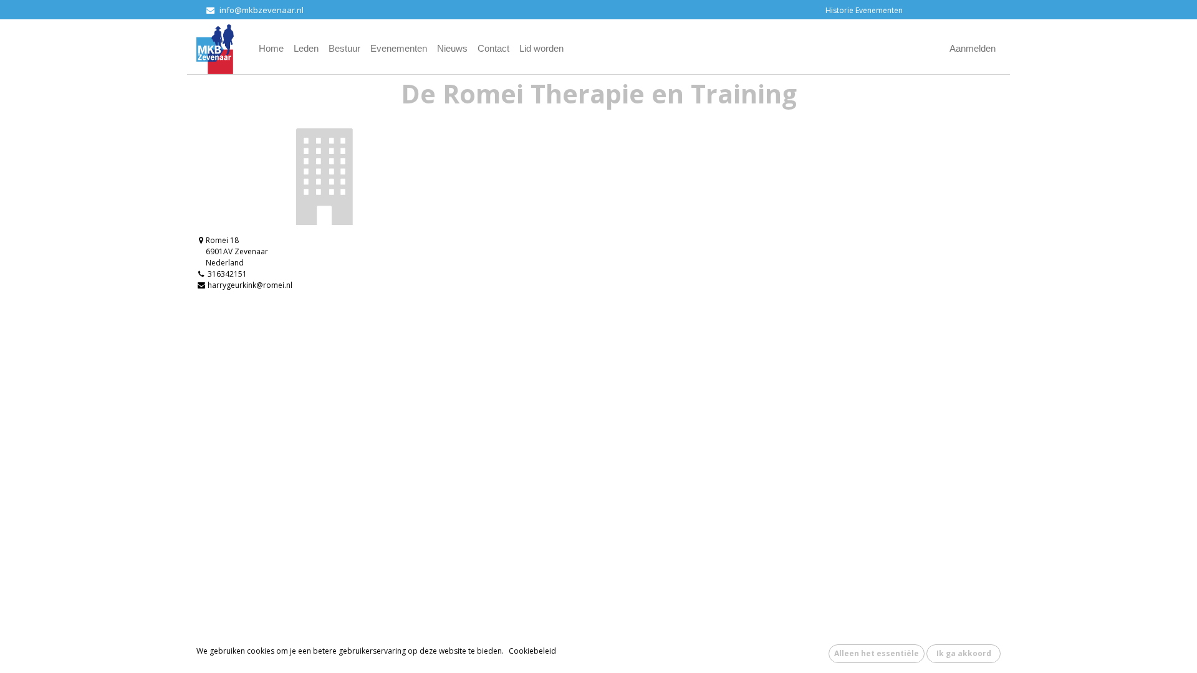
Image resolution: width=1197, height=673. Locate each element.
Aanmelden (972, 48)
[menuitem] (271, 49)
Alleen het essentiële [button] (876, 653)
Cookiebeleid (532, 651)
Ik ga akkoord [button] (963, 653)
